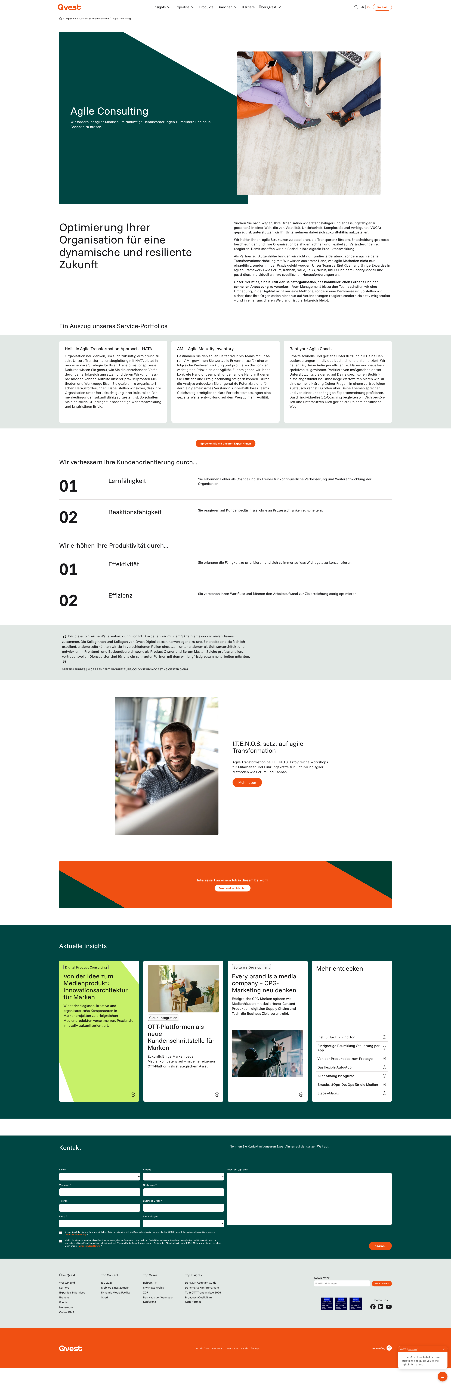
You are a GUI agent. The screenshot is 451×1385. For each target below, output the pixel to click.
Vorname (65, 1185)
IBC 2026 (107, 1282)
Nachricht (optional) (237, 1169)
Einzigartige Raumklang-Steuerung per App (348, 1047)
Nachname (150, 1185)
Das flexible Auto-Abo (334, 1067)
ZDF (145, 1292)
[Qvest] (69, 7)
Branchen (65, 1297)
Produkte (206, 7)
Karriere (248, 7)
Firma (63, 1216)
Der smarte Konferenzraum (202, 1287)
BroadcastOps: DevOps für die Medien (347, 1084)
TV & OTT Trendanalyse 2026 (203, 1292)
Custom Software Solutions (94, 18)
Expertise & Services (72, 1292)
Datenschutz (232, 1348)
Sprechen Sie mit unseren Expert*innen (225, 443)
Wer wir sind (67, 1282)
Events (63, 1302)
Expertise (71, 18)
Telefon (63, 1200)
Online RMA (66, 1312)
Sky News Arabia (153, 1287)
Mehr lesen (247, 782)
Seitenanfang (378, 1348)
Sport (104, 1297)
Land (62, 1169)
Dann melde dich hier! (232, 888)
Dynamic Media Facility (115, 1292)
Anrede (147, 1169)
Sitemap (255, 1348)
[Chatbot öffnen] (356, 7)
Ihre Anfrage (151, 1216)
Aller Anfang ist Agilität (335, 1076)
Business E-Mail (152, 1200)
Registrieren (382, 1283)
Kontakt (382, 7)
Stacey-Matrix (328, 1093)
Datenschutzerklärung (76, 1234)
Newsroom (66, 1307)
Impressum (217, 1348)
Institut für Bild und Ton (336, 1037)
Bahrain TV (150, 1282)
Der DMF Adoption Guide (200, 1282)
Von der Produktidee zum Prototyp (345, 1058)
